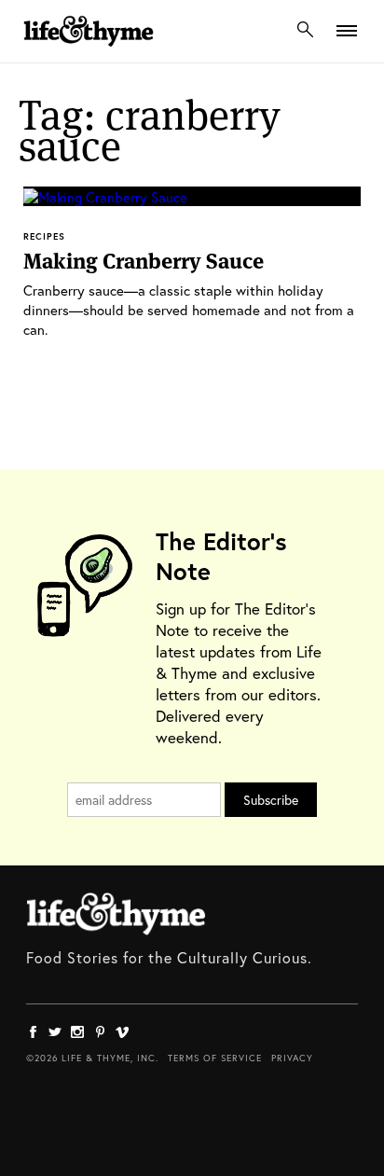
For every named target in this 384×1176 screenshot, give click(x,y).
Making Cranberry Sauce (143, 261)
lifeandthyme (88, 50)
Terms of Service (215, 1058)
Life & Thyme (116, 914)
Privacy (292, 1058)
